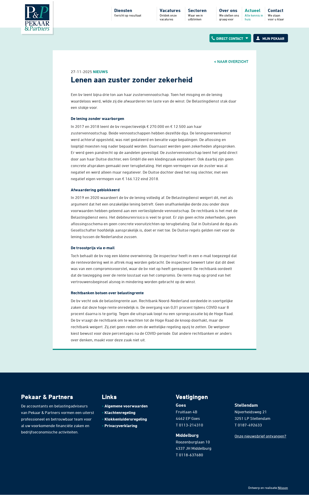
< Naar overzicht (231, 61)
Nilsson (283, 488)
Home (37, 17)
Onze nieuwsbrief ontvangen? (260, 436)
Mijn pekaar (273, 38)
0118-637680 (191, 454)
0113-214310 (191, 425)
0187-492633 (250, 425)
